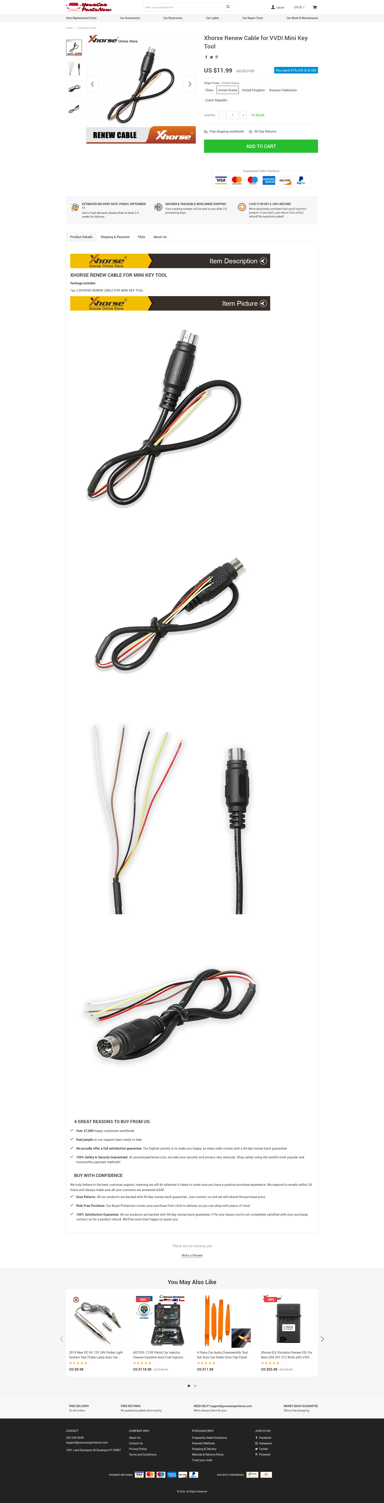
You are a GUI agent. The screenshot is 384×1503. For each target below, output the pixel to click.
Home (69, 28)
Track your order (202, 1460)
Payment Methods (203, 1443)
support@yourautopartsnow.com (87, 1442)
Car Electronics (172, 18)
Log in (280, 7)
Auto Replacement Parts (81, 18)
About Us (134, 1438)
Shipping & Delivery (204, 1449)
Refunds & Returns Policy (208, 1454)
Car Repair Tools (252, 18)
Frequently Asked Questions (209, 1438)
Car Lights (212, 18)
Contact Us (136, 1443)
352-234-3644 (75, 1438)
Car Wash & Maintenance (302, 18)
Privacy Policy (138, 1449)
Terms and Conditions (142, 1454)
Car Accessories (130, 18)
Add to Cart (261, 146)
